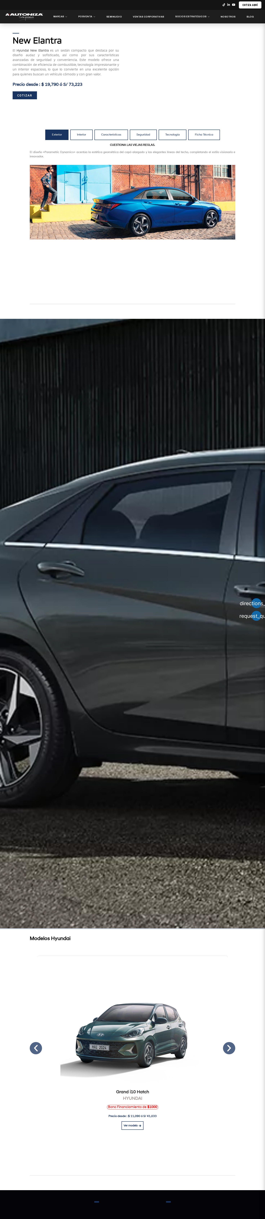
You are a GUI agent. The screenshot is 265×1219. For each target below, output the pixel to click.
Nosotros (228, 16)
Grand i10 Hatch (132, 1092)
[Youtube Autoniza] (233, 5)
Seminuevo (114, 16)
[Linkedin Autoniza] (228, 5)
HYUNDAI (132, 1098)
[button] (132, 1107)
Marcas (58, 16)
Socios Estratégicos (191, 16)
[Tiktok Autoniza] (224, 5)
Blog (250, 16)
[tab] (57, 135)
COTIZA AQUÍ (250, 4)
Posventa (85, 16)
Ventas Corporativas (148, 16)
